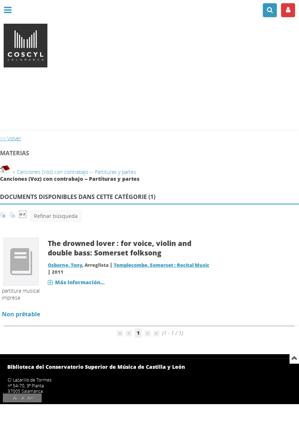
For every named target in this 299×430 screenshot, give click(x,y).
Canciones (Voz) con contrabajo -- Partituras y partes (76, 171)
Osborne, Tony (65, 265)
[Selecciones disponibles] (22, 215)
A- (15, 397)
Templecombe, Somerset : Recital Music (161, 265)
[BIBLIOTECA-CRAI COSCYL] (149, 45)
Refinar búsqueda (56, 215)
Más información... (80, 282)
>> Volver (10, 138)
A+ (30, 397)
